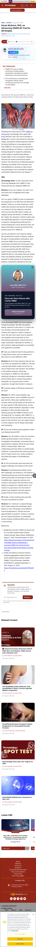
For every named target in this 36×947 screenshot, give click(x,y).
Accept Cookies (20, 944)
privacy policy (6, 602)
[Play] (8, 41)
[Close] (33, 914)
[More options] (33, 41)
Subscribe (27, 597)
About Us (13, 910)
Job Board (18, 868)
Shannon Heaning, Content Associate (14, 730)
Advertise (18, 864)
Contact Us (18, 866)
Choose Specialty (16, 10)
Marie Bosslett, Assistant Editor (13, 655)
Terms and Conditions (18, 872)
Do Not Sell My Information (18, 870)
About (18, 862)
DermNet (22, 129)
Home (6, 910)
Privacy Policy (18, 874)
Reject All (20, 939)
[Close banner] (34, 2)
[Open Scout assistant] (27, 5)
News (20, 910)
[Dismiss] (32, 267)
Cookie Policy (14, 930)
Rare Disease (5, 611)
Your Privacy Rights (18, 876)
